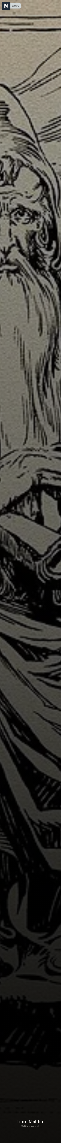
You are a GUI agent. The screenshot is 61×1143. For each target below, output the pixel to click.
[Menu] (6, 6)
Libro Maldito (30, 1121)
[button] (15, 6)
